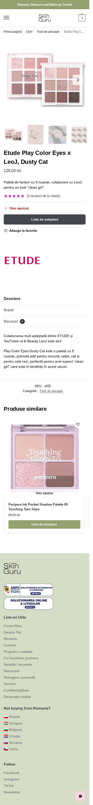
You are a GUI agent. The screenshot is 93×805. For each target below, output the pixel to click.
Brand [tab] (8, 310)
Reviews (10, 639)
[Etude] (22, 260)
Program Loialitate (18, 652)
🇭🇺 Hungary (13, 723)
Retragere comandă (19, 677)
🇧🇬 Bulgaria (13, 730)
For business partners (21, 658)
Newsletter (12, 792)
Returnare (12, 671)
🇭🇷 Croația (12, 736)
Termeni (10, 684)
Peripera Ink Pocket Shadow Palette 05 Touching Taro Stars (38, 507)
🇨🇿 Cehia (11, 749)
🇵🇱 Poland (12, 717)
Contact (10, 645)
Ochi (29, 31)
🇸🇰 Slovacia (13, 743)
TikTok (9, 786)
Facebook (11, 773)
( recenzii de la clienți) (43, 196)
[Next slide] (78, 80)
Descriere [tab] (12, 298)
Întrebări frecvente (18, 664)
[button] (81, 17)
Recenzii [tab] (13, 321)
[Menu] (11, 18)
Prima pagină (13, 31)
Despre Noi (12, 632)
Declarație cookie (17, 697)
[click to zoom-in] (46, 79)
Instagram (12, 779)
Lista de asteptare (44, 219)
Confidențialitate (16, 690)
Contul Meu (13, 626)
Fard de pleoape (48, 31)
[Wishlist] (78, 424)
